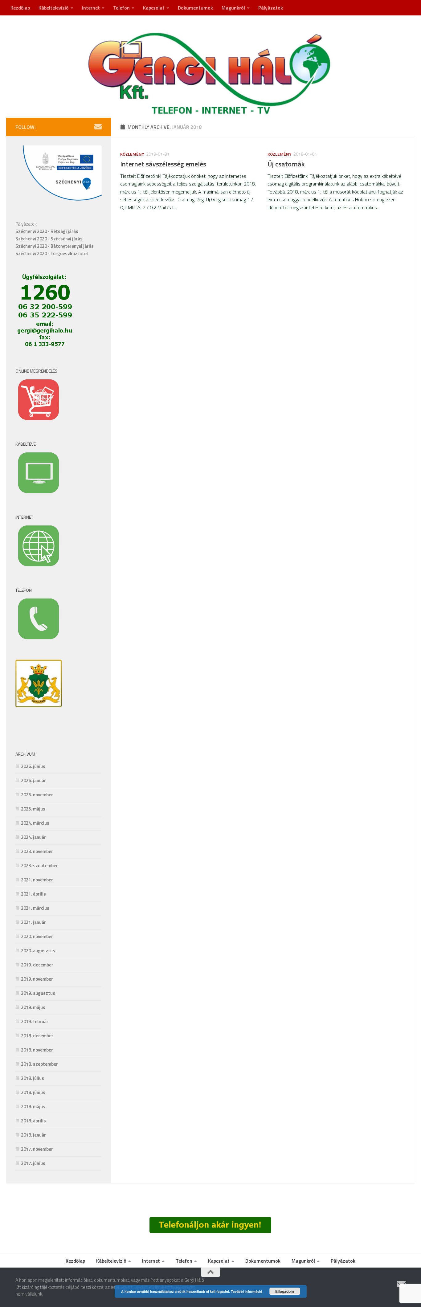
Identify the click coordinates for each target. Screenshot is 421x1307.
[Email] (98, 126)
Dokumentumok (195, 7)
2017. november (37, 1149)
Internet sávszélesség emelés (163, 164)
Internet (91, 7)
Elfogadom (284, 1291)
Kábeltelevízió (54, 7)
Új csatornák (286, 164)
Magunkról (233, 7)
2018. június (33, 1092)
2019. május (33, 1007)
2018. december (37, 1035)
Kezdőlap (20, 7)
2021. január (33, 922)
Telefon (121, 7)
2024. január (33, 837)
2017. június (33, 1163)
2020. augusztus (38, 950)
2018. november (37, 1049)
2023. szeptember (39, 865)
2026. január (33, 780)
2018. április (33, 1120)
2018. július (32, 1078)
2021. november (37, 879)
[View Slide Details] (38, 683)
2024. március (35, 823)
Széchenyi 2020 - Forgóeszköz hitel (51, 253)
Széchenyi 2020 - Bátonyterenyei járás (54, 246)
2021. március (35, 908)
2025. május (33, 808)
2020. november (37, 936)
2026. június (33, 766)
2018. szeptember (39, 1064)
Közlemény (132, 154)
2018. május (33, 1106)
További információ (246, 1291)
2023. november (37, 851)
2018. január (33, 1134)
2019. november (37, 978)
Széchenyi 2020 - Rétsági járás (46, 231)
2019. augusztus (38, 993)
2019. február (34, 1021)
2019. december (37, 964)
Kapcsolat (154, 7)
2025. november (37, 794)
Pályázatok (270, 7)
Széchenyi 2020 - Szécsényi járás (49, 238)
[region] (38, 697)
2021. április (33, 893)
